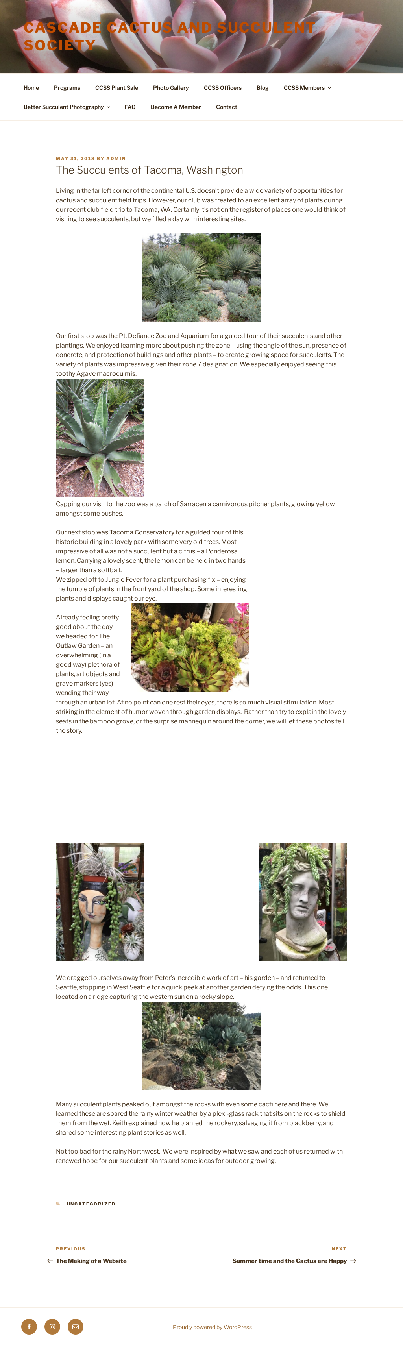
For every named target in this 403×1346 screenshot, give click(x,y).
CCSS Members (304, 87)
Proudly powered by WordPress (212, 1327)
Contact (226, 107)
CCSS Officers (223, 87)
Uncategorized (91, 1204)
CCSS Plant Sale (116, 87)
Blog (263, 87)
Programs (67, 87)
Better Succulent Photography (64, 107)
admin (116, 158)
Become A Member (176, 107)
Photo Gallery (171, 87)
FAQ (130, 107)
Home (31, 87)
